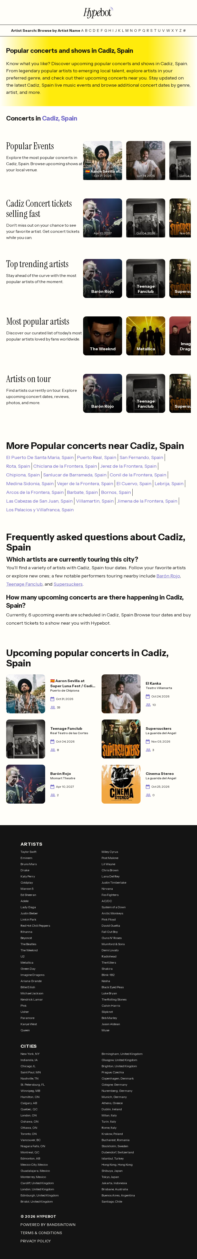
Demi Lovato (110, 950)
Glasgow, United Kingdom (119, 1060)
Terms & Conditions (41, 1233)
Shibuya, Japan (112, 1171)
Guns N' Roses (112, 938)
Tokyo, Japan (110, 1177)
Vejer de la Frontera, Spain (85, 483)
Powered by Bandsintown (48, 1224)
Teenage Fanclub (24, 584)
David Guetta (111, 925)
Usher (25, 1012)
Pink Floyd (109, 919)
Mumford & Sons (113, 944)
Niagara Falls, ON (33, 1146)
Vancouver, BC (31, 1140)
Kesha (106, 981)
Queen (25, 1030)
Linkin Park (28, 919)
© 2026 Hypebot (38, 1216)
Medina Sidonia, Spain (30, 483)
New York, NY (30, 1054)
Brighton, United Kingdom (119, 1066)
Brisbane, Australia (115, 1189)
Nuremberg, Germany (117, 1091)
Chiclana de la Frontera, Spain (65, 466)
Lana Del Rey (111, 876)
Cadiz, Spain (59, 118)
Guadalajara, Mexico (35, 1171)
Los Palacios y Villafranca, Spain (40, 510)
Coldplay (27, 882)
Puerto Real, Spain (96, 457)
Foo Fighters (110, 895)
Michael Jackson (32, 993)
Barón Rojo (168, 576)
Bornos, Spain (116, 492)
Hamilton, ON (30, 1097)
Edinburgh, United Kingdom (40, 1195)
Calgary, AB (29, 1103)
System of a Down (114, 907)
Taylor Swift (28, 852)
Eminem (26, 858)
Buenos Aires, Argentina (118, 1195)
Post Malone (110, 858)
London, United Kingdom (37, 1189)
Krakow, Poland (112, 1134)
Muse (105, 1030)
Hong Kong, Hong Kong (117, 1164)
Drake (25, 870)
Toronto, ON (29, 1134)
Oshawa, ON (29, 1121)
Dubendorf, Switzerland (118, 1152)
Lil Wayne (108, 864)
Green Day (28, 969)
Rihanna (26, 932)
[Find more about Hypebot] (98, 12)
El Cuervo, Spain (133, 483)
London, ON (29, 1115)
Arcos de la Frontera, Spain (35, 492)
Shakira (107, 969)
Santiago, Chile (112, 1201)
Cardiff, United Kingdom (37, 1183)
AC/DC (107, 901)
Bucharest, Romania (116, 1140)
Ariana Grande (31, 981)
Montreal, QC (30, 1152)
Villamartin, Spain (95, 501)
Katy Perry (28, 876)
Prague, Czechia (113, 1072)
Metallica (27, 962)
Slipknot (107, 1012)
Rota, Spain (18, 466)
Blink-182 (108, 975)
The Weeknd (29, 950)
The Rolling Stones (114, 999)
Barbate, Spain (82, 492)
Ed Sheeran (28, 895)
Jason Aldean (111, 1024)
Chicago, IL (28, 1066)
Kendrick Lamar (32, 999)
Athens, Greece (112, 1103)
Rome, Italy (109, 1128)
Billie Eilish (28, 987)
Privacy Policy (36, 1241)
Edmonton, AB (30, 1158)
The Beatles (28, 944)
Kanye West (29, 1024)
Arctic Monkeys (112, 913)
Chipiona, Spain (23, 475)
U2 (23, 956)
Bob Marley (109, 1018)
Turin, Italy (109, 1121)
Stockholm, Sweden (115, 1146)
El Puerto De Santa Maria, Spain (40, 457)
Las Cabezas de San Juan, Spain (39, 501)
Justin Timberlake (114, 882)
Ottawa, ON (29, 1128)
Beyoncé (26, 938)
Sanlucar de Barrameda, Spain (74, 475)
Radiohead (109, 956)
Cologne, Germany (114, 1084)
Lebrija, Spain (169, 483)
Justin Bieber (29, 913)
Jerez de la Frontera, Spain (128, 466)
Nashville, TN (29, 1078)
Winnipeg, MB (30, 1091)
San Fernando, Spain (141, 457)
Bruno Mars (29, 864)
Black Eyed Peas (113, 987)
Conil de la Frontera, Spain (138, 475)
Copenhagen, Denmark (118, 1078)
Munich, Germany (114, 1097)
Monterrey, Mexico (33, 1177)
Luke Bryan (109, 993)
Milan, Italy (109, 1115)
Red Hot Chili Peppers (35, 925)
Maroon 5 (27, 889)
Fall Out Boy (110, 932)
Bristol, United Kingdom (37, 1201)
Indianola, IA (29, 1060)
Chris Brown (110, 870)
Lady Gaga (28, 907)
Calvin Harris (111, 1005)
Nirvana (107, 889)
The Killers (109, 962)
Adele (24, 901)
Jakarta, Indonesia (114, 1183)
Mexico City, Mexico (34, 1164)
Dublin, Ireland (112, 1109)
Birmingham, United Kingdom (122, 1054)
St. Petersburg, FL (33, 1084)
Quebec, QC (29, 1109)
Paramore (27, 1018)
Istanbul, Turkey (113, 1158)
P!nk (24, 1005)
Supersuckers (68, 584)
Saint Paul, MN (31, 1072)
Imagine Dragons (32, 975)
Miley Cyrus (110, 852)
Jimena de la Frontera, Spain (147, 501)
